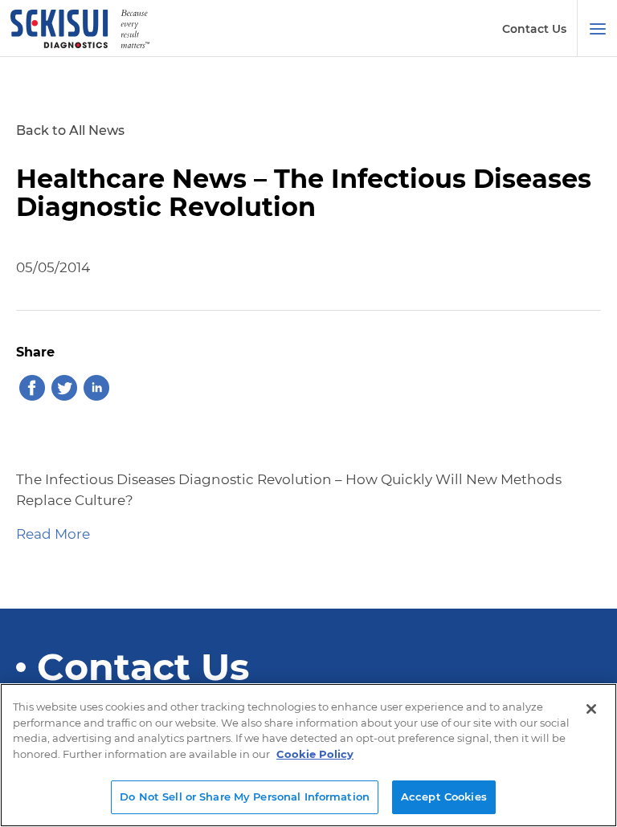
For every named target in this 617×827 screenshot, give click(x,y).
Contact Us (534, 28)
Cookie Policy (314, 754)
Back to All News (70, 130)
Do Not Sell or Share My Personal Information (245, 796)
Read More (53, 534)
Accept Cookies (444, 796)
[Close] (591, 709)
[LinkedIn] (96, 390)
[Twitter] (64, 390)
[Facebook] (32, 390)
